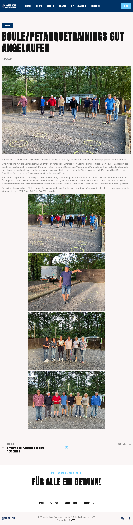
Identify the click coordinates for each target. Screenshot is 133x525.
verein (50, 6)
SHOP (126, 6)
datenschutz (71, 503)
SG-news (54, 503)
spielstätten (78, 6)
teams (62, 6)
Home (41, 503)
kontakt (95, 6)
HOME (28, 6)
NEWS (39, 6)
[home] (9, 6)
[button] (39, 6)
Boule (7, 25)
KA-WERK (72, 520)
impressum (89, 503)
